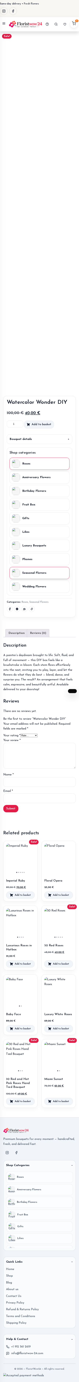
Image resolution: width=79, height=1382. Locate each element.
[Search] (56, 24)
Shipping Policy (16, 1322)
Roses (24, 602)
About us (12, 1289)
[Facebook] (13, 11)
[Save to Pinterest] (17, 609)
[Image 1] (16, 872)
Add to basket (41, 424)
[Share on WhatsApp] (24, 609)
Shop (9, 1275)
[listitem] (39, 1177)
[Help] (47, 24)
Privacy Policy (15, 1302)
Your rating (11, 735)
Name (8, 774)
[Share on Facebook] (10, 609)
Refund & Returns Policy (22, 1309)
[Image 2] (18, 872)
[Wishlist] (65, 24)
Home (10, 1269)
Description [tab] (16, 633)
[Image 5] (24, 872)
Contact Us (13, 1296)
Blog (9, 1282)
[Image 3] (20, 872)
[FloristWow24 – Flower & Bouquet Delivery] (25, 24)
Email (8, 791)
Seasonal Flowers (39, 602)
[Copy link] (32, 609)
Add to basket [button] (23, 895)
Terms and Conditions (20, 1316)
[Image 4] (22, 872)
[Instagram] (4, 11)
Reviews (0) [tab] (38, 633)
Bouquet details (21, 439)
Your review (12, 740)
